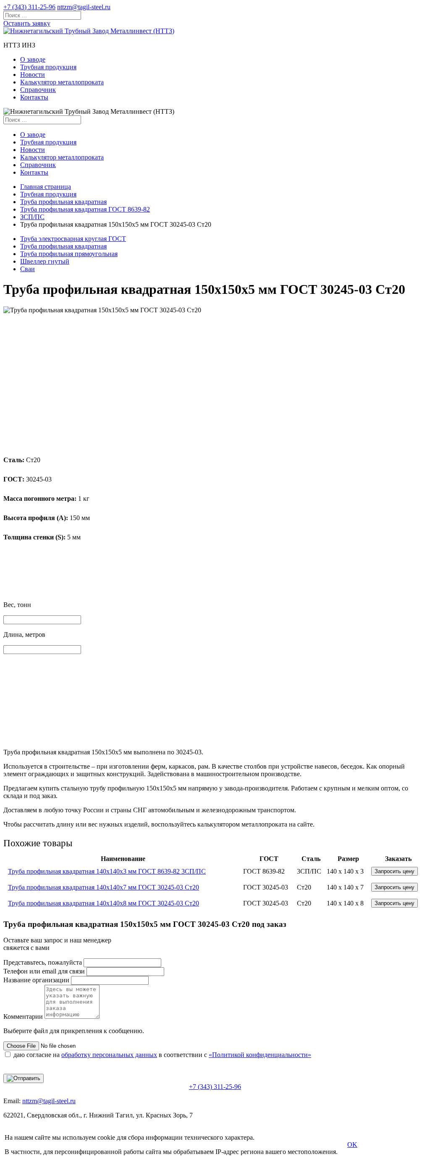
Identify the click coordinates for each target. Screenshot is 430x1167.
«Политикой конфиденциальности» (260, 1054)
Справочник (38, 89)
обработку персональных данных (109, 1054)
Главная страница (45, 186)
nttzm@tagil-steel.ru (83, 6)
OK (352, 1144)
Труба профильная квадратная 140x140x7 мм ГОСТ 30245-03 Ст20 (103, 887)
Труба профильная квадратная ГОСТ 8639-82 (85, 209)
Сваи (27, 268)
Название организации (36, 980)
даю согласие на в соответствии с (162, 1054)
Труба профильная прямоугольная (69, 253)
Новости (32, 74)
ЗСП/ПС (32, 216)
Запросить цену (394, 871)
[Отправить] (23, 1078)
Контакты (34, 97)
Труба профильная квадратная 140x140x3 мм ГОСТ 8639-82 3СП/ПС (107, 871)
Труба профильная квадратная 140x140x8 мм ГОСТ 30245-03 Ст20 (103, 903)
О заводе (32, 59)
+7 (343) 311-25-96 (29, 6)
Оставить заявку (26, 23)
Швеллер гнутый (44, 261)
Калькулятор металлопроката (62, 82)
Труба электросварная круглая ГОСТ (73, 238)
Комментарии (23, 1016)
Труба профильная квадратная (63, 201)
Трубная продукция (48, 67)
